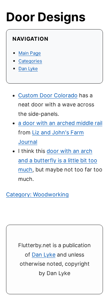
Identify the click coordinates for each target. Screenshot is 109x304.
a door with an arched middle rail (60, 123)
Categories (30, 61)
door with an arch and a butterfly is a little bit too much (57, 160)
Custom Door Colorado (48, 95)
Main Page (29, 53)
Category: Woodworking (37, 194)
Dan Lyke (28, 68)
